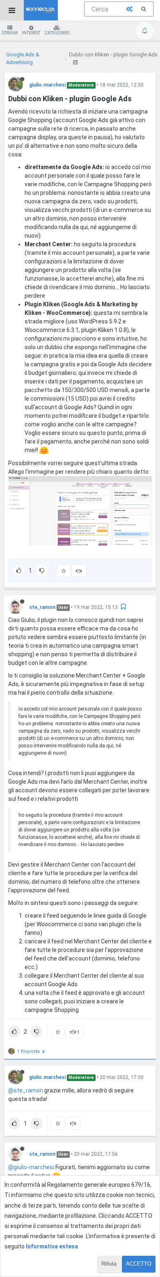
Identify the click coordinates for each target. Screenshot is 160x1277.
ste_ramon (42, 607)
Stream (10, 33)
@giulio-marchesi (31, 1167)
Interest (31, 33)
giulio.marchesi (47, 85)
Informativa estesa (52, 1246)
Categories (57, 33)
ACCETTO (138, 1264)
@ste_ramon (25, 1090)
